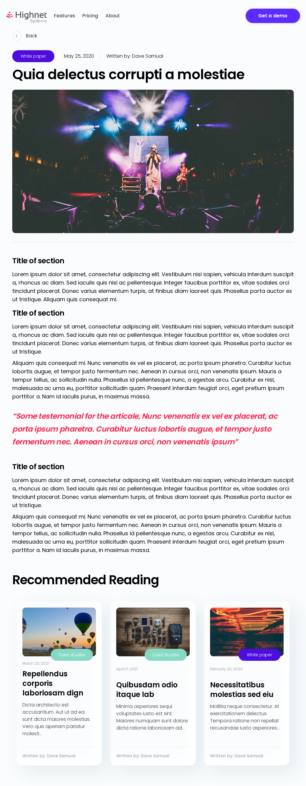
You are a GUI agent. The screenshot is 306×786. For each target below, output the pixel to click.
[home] (26, 15)
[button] (112, 16)
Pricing (90, 15)
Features (64, 15)
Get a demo (272, 15)
